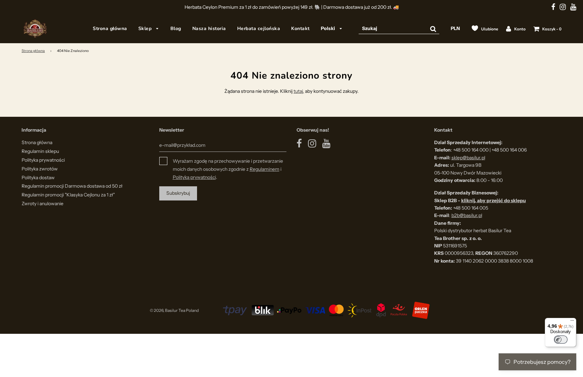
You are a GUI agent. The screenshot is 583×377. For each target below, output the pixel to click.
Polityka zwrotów (40, 169)
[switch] (560, 339)
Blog (175, 28)
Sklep (145, 28)
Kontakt (300, 28)
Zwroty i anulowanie (42, 203)
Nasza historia (209, 28)
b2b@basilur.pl (466, 215)
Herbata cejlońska (258, 28)
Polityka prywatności (43, 160)
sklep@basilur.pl (468, 158)
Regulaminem (264, 169)
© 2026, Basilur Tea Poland (174, 310)
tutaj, (299, 91)
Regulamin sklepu (40, 151)
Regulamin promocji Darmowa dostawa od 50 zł (72, 186)
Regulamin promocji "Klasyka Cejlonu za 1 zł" (68, 195)
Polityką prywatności (194, 177)
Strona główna (110, 28)
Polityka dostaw (38, 177)
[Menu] (572, 322)
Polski (329, 28)
